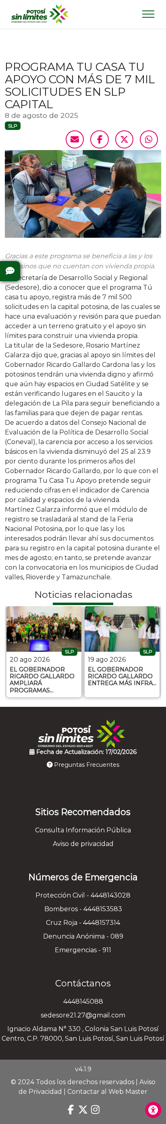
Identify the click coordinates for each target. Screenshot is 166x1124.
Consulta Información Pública (83, 830)
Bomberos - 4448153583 (83, 909)
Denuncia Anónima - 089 (83, 936)
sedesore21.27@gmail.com (83, 1015)
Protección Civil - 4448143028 (83, 895)
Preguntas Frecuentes (85, 764)
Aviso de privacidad (83, 844)
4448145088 (83, 1001)
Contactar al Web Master (107, 1091)
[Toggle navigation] (148, 14)
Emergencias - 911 (83, 950)
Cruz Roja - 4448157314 (83, 922)
